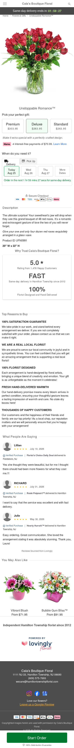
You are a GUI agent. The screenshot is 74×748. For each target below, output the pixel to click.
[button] (66, 739)
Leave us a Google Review (37, 704)
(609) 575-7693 (37, 678)
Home (5, 15)
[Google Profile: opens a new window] (44, 693)
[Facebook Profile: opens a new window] (37, 693)
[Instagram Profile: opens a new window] (29, 693)
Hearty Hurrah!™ (35, 525)
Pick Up (31, 161)
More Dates (62, 171)
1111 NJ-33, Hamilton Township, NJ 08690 (37, 674)
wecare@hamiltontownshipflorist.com (37, 681)
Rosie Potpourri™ (36, 493)
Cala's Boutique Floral (37, 3)
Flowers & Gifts (19, 15)
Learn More (60, 144)
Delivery (10, 163)
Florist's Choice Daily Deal (40, 455)
